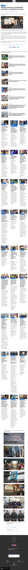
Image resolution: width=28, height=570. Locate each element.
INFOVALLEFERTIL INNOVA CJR (13, 11)
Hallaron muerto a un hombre (11, 44)
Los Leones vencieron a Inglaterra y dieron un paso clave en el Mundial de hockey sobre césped (4, 159)
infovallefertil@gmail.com (14, 565)
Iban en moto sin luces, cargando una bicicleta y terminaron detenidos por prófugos (16, 73)
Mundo (12, 154)
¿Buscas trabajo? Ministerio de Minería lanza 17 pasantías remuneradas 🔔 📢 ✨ (23, 218)
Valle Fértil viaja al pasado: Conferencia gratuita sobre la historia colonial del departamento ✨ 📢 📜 (23, 404)
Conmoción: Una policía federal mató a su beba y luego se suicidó (14, 321)
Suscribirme (14, 527)
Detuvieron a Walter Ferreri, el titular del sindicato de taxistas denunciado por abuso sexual (17, 89)
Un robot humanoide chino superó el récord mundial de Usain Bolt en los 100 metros (14, 130)
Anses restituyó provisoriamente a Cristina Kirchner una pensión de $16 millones (4, 129)
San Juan (3, 5)
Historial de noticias (14, 538)
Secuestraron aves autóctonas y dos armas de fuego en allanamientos (17, 81)
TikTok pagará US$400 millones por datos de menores (14, 157)
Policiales (17, 44)
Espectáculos (4, 399)
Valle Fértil (22, 124)
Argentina (3, 124)
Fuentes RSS (14, 539)
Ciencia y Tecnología (13, 125)
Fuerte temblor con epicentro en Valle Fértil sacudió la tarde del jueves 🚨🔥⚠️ (10, 442)
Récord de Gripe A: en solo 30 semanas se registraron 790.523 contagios (4, 188)
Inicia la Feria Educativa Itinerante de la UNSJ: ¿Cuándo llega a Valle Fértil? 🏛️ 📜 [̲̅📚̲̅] (23, 129)
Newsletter (10, 523)
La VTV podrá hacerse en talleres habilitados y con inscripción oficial (4, 360)
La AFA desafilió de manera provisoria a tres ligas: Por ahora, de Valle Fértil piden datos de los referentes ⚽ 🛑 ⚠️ (14, 404)
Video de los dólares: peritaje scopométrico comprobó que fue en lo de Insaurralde (23, 254)
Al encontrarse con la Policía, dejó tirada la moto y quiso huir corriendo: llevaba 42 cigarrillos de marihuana (17, 97)
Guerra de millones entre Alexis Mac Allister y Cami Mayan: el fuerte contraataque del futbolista (4, 403)
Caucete (5, 44)
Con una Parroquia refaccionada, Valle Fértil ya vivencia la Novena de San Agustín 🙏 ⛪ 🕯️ (23, 322)
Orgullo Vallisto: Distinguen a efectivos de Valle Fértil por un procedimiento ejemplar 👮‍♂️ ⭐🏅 (14, 361)
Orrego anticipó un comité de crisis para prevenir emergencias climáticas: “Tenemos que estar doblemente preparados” (17, 114)
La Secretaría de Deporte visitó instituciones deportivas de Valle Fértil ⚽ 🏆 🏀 (14, 282)
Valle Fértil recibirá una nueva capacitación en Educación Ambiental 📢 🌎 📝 (23, 360)
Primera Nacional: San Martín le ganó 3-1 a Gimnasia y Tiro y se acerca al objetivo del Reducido (17, 56)
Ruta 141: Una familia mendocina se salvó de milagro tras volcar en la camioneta (10, 455)
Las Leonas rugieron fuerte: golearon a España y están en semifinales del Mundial (23, 188)
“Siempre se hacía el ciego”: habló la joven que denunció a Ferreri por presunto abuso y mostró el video (17, 65)
